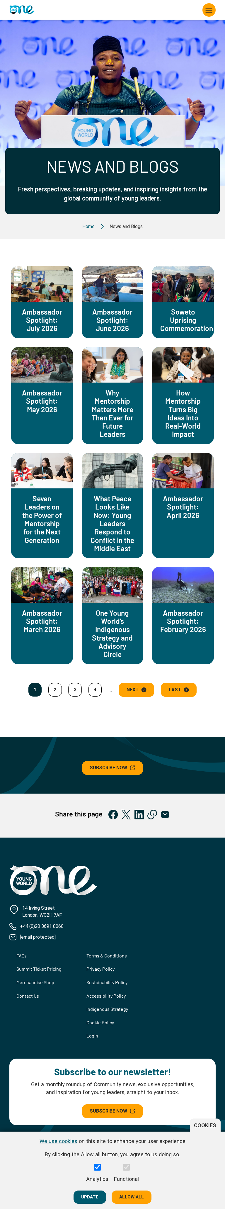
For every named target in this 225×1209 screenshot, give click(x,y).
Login (92, 1035)
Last (175, 689)
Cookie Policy (100, 1022)
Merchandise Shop (35, 982)
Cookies (205, 1125)
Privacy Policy (100, 969)
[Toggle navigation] (209, 10)
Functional (126, 1179)
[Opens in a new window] (113, 814)
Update (89, 1197)
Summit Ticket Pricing (39, 969)
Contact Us (27, 996)
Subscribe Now (108, 767)
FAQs (21, 955)
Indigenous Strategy (107, 1009)
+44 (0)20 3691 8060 (42, 926)
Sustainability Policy (106, 982)
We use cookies (58, 1141)
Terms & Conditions (106, 955)
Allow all (131, 1197)
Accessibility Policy (106, 996)
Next (133, 689)
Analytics (97, 1179)
